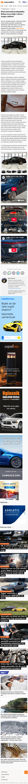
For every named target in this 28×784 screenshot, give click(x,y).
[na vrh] (26, 772)
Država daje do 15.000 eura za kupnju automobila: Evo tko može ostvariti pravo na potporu (13, 666)
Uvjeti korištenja (5, 774)
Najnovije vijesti (5, 527)
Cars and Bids (20, 28)
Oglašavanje (4, 771)
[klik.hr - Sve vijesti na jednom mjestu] (25, 2)
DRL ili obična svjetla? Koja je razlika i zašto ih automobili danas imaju (14, 548)
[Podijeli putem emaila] (22, 273)
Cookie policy (4, 779)
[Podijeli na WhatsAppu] (9, 273)
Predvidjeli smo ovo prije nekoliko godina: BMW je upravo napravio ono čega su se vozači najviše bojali (14, 572)
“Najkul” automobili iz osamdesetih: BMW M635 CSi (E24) (12, 595)
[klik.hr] (3, 672)
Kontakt (3, 777)
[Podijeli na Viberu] (13, 273)
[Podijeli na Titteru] (18, 273)
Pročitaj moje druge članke (14, 288)
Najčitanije (3, 502)
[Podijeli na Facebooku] (4, 273)
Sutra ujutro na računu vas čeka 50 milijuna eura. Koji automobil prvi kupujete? (14, 618)
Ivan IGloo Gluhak (7, 591)
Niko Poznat (6, 9)
